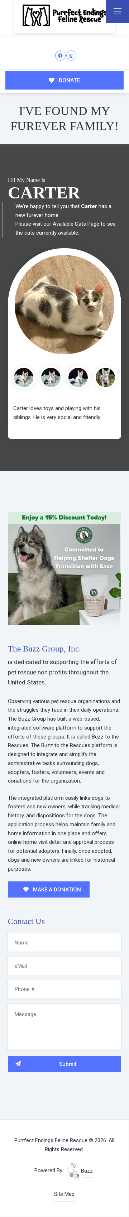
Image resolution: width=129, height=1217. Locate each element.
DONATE (68, 80)
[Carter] (64, 304)
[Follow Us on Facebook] (60, 55)
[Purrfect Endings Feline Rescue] (64, 15)
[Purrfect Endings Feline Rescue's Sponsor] (64, 568)
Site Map (64, 1194)
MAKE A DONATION (56, 889)
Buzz (86, 1171)
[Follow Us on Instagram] (71, 55)
